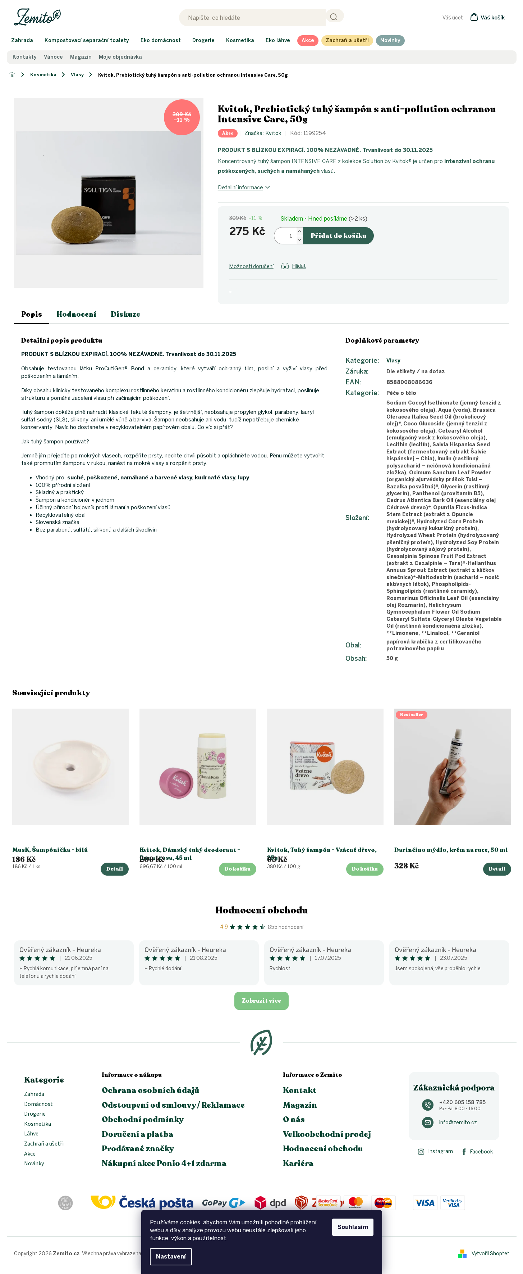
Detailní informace (240, 187)
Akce (30, 1154)
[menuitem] (22, 40)
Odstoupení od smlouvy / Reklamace (173, 1105)
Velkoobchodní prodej (327, 1134)
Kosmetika (37, 1124)
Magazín (81, 57)
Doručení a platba (137, 1134)
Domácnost (38, 1104)
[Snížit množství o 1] (299, 240)
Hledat (335, 15)
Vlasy (393, 361)
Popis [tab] (31, 314)
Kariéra (298, 1163)
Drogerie (35, 1114)
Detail (114, 869)
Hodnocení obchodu (261, 910)
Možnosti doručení (251, 266)
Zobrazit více (261, 1001)
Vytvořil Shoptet (490, 1253)
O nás (294, 1119)
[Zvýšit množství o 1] (299, 231)
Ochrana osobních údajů (150, 1090)
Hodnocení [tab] (76, 314)
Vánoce (53, 57)
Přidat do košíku (338, 235)
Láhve (31, 1134)
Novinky (34, 1164)
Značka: (262, 133)
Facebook (481, 1152)
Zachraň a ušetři (44, 1144)
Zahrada (34, 1094)
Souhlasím (353, 1227)
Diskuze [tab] (125, 314)
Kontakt (300, 1090)
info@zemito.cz (458, 1123)
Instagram (440, 1151)
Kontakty (25, 57)
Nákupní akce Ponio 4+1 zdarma (164, 1163)
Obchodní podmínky (143, 1119)
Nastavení (171, 1256)
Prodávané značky (138, 1148)
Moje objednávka (120, 57)
